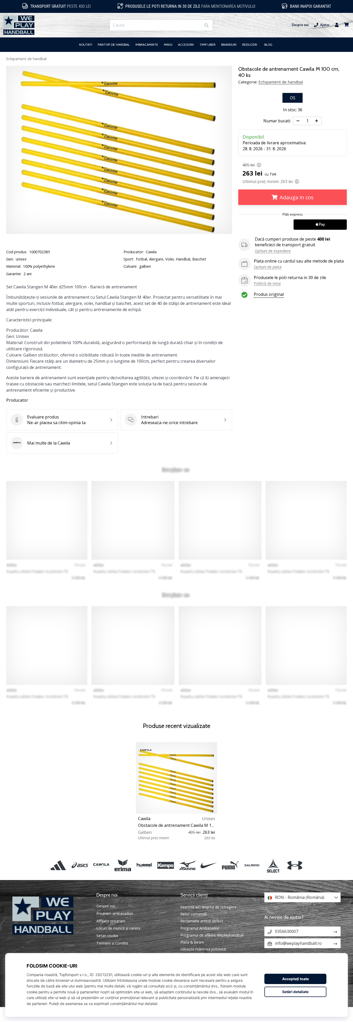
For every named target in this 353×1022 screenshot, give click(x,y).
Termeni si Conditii (112, 943)
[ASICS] (79, 865)
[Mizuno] (187, 865)
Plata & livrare (192, 942)
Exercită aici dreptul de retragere (208, 907)
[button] (197, 25)
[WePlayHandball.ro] (50, 915)
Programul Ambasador (199, 928)
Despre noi (300, 25)
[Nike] (208, 865)
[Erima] (122, 865)
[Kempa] (166, 865)
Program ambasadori (114, 913)
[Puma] (230, 865)
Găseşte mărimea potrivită (203, 949)
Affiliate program (110, 921)
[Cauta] (206, 25)
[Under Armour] (294, 865)
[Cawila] (101, 865)
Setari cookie (107, 936)
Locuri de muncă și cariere (118, 928)
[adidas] (58, 865)
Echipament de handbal (26, 58)
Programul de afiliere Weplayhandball (212, 935)
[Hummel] (144, 865)
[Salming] (252, 865)
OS (292, 98)
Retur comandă (193, 914)
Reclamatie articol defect (201, 920)
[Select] (273, 865)
